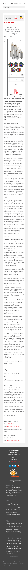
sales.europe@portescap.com (12, 440)
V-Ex (7, 521)
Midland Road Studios (13, 538)
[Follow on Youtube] (18, 466)
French (15, 18)
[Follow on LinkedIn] (10, 466)
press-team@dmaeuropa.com (12, 426)
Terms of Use (11, 559)
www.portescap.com (8, 417)
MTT (7, 501)
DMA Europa (10, 485)
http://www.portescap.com (11, 438)
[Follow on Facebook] (13, 466)
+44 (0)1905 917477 (9, 423)
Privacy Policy (17, 559)
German (21, 18)
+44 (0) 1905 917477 (15, 461)
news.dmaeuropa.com (10, 424)
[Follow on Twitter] (15, 466)
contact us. (19, 566)
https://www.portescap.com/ (10, 365)
